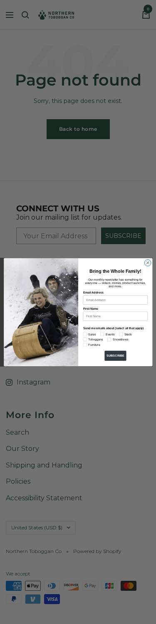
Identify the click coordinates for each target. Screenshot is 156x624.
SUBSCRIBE (115, 355)
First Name (90, 308)
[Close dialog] (147, 262)
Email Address (93, 292)
